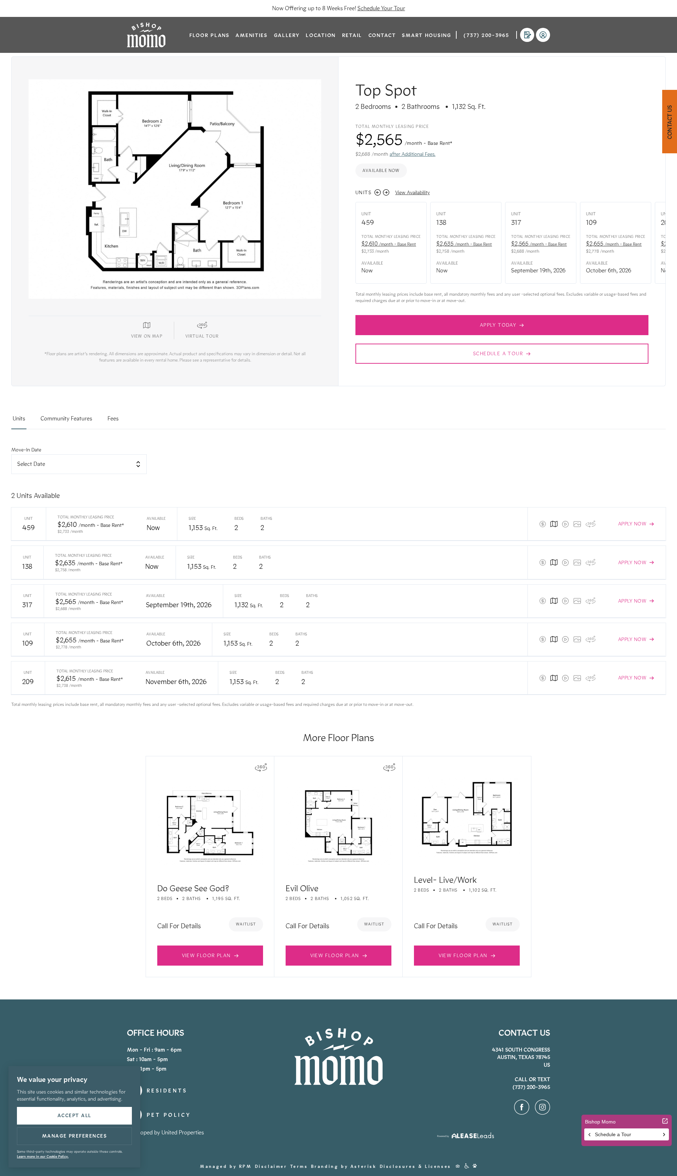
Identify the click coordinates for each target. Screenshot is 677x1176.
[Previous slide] (377, 192)
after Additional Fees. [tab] (412, 154)
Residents (543, 36)
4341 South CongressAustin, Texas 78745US (521, 1057)
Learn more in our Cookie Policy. (42, 1156)
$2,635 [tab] (464, 243)
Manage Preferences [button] (74, 1136)
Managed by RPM (226, 1166)
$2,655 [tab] (614, 243)
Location (321, 35)
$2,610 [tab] (388, 243)
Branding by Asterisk (344, 1166)
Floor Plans (209, 35)
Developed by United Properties (165, 1132)
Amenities (252, 35)
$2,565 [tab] (539, 243)
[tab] (18, 421)
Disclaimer (271, 1166)
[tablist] (338, 421)
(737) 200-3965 (486, 35)
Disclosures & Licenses (415, 1166)
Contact (382, 35)
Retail (352, 35)
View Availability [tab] (412, 193)
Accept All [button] (74, 1116)
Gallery (287, 35)
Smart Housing (426, 35)
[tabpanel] (338, 577)
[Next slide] (386, 192)
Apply (527, 36)
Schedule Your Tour (381, 8)
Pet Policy (169, 1115)
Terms (299, 1166)
